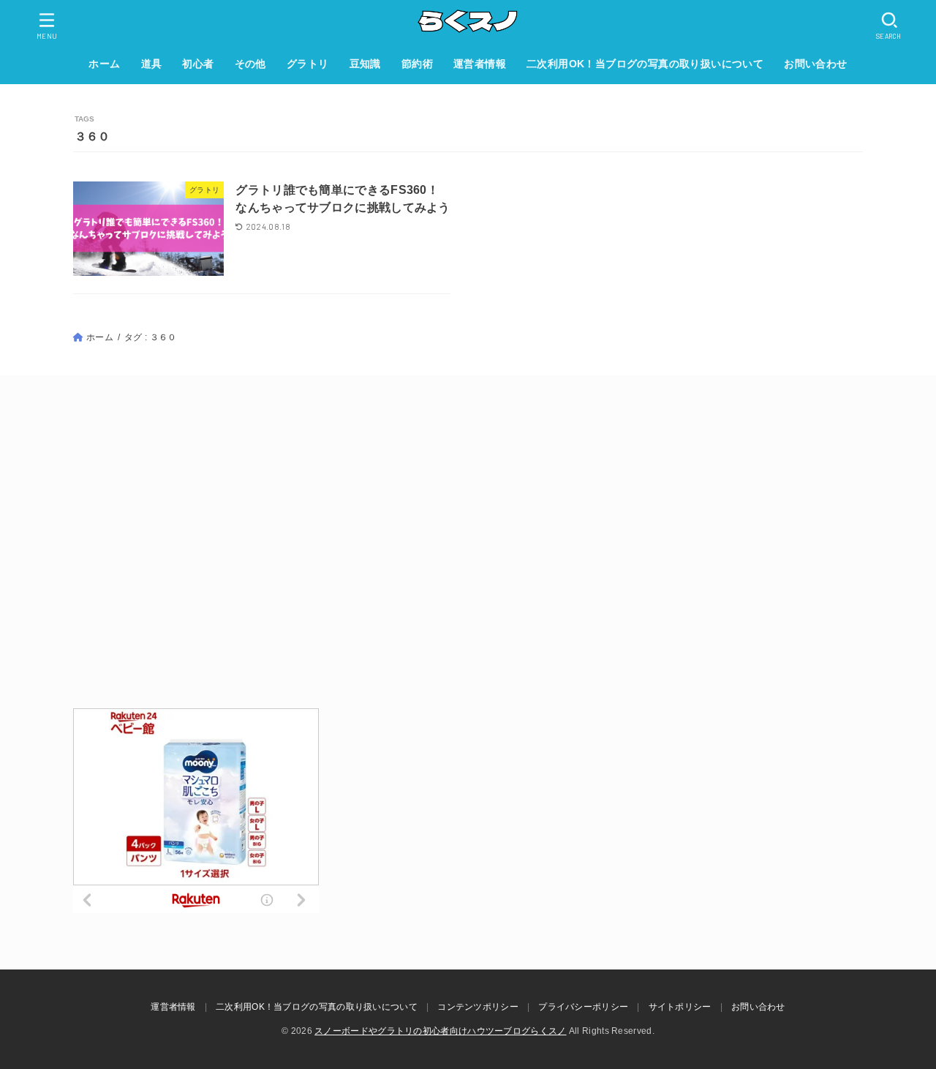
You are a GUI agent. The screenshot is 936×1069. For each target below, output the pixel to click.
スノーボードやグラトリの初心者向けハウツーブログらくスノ (440, 1031)
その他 (250, 64)
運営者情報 (479, 64)
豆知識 (365, 64)
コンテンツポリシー (477, 1007)
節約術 (417, 64)
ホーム (104, 64)
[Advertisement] (468, 543)
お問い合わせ (815, 64)
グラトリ (308, 64)
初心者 (198, 64)
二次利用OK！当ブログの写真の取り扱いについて (644, 64)
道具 (151, 64)
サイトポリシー (680, 1007)
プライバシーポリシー (583, 1007)
